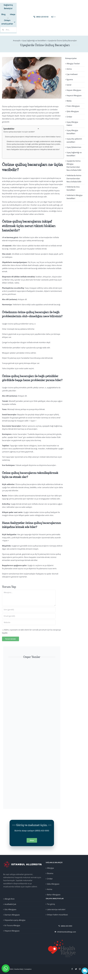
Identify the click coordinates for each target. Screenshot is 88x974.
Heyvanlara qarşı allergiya (15, 920)
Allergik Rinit (9, 899)
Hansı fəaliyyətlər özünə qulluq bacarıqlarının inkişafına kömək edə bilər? (33, 149)
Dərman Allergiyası (12, 915)
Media (69, 101)
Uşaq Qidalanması (74, 147)
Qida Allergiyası (73, 111)
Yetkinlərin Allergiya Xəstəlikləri (74, 197)
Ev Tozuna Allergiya (12, 925)
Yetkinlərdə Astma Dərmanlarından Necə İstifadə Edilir (74, 178)
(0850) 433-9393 (42, 830)
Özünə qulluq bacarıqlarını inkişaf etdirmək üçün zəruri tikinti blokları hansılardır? (33, 137)
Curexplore (27, 969)
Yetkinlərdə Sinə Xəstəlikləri (73, 188)
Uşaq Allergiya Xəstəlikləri (72, 132)
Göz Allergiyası (10, 909)
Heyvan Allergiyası (74, 90)
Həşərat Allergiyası (74, 95)
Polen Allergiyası (73, 106)
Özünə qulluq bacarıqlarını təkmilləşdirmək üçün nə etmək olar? (30, 147)
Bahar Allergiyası (53, 894)
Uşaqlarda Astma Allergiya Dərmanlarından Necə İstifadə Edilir (74, 165)
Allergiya (50, 868)
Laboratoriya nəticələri (56, 909)
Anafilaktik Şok (10, 904)
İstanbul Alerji (18, 969)
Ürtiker (69, 117)
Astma (69, 69)
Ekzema (50, 873)
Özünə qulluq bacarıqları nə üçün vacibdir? (19, 132)
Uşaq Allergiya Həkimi (72, 123)
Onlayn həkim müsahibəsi (57, 914)
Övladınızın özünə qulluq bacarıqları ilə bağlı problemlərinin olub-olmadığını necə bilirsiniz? (34, 141)
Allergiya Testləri (73, 63)
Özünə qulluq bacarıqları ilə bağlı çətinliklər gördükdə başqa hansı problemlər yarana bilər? (34, 144)
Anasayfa (16, 40)
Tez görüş (51, 904)
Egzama (70, 79)
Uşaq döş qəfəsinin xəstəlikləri (74, 140)
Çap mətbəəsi (72, 74)
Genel (69, 85)
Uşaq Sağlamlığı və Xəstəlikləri (34, 40)
